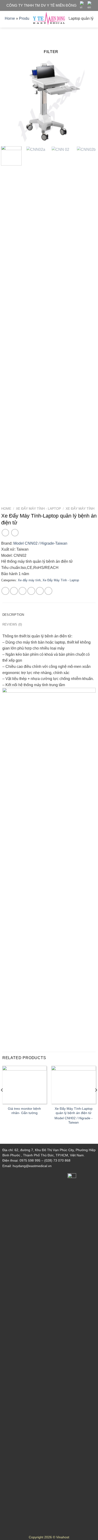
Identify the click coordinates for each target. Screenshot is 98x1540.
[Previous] (9, 101)
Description (13, 614)
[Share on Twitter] (22, 591)
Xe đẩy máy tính (80, 508)
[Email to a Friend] (31, 591)
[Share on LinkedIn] (48, 591)
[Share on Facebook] (14, 591)
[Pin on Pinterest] (40, 591)
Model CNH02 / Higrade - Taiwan (73, 1120)
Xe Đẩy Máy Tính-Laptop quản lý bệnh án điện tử (74, 1111)
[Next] (89, 101)
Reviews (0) (12, 624)
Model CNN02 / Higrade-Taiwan (40, 543)
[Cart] (92, 19)
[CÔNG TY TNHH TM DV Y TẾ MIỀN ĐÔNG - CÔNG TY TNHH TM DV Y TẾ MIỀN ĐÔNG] (49, 19)
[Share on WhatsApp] (5, 591)
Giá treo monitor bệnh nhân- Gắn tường (24, 1111)
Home (6, 508)
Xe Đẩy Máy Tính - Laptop (38, 508)
